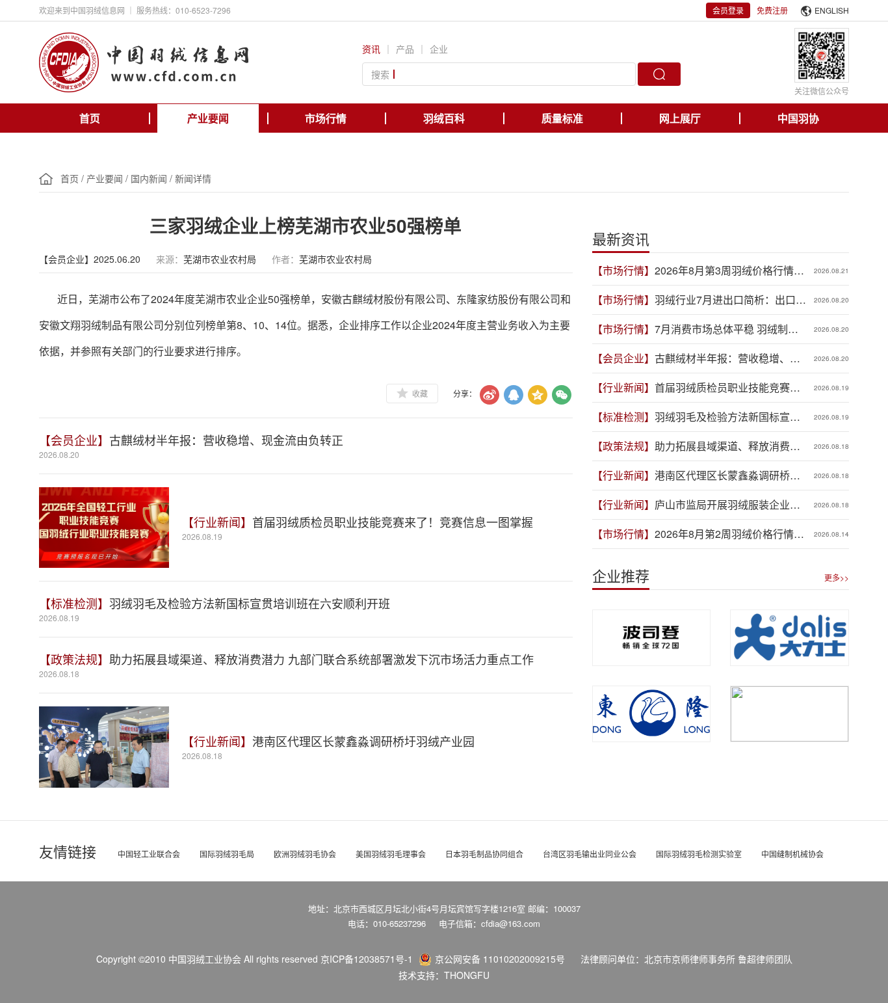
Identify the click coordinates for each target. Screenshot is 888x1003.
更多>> (836, 577)
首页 (89, 118)
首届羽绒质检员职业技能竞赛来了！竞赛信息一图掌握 (392, 521)
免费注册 (772, 10)
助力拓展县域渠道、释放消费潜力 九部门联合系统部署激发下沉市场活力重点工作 (321, 658)
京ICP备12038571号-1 (366, 958)
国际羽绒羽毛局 (227, 853)
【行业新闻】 (217, 521)
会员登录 (728, 10)
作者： (285, 258)
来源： (169, 258)
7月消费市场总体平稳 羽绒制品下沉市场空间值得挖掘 (726, 329)
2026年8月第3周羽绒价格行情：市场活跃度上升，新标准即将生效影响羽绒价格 (729, 270)
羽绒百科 (444, 118)
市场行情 (325, 118)
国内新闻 (149, 178)
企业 (439, 48)
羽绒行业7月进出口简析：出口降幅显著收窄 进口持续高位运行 (730, 300)
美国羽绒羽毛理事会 (391, 853)
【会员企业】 (74, 439)
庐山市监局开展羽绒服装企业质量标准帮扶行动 (727, 505)
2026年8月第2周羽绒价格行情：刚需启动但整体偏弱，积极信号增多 (729, 534)
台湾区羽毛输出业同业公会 (589, 853)
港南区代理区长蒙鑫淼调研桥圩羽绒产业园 (363, 740)
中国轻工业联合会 (149, 853)
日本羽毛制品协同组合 (484, 853)
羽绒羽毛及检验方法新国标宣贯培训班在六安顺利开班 (249, 603)
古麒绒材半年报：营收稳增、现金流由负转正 (226, 439)
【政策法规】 (74, 658)
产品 (405, 48)
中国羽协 (798, 118)
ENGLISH (832, 10)
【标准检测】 (74, 603)
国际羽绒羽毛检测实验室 (699, 853)
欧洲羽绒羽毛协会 (305, 853)
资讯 (371, 48)
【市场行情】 (623, 270)
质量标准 (562, 118)
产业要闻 (208, 118)
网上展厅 (680, 118)
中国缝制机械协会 (792, 853)
